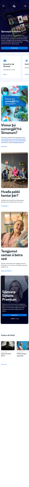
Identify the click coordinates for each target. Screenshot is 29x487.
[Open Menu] (3, 6)
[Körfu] (25, 6)
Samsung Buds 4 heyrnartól (8, 141)
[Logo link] (14, 6)
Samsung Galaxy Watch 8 (19, 139)
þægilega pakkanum (19, 142)
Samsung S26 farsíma (6, 139)
